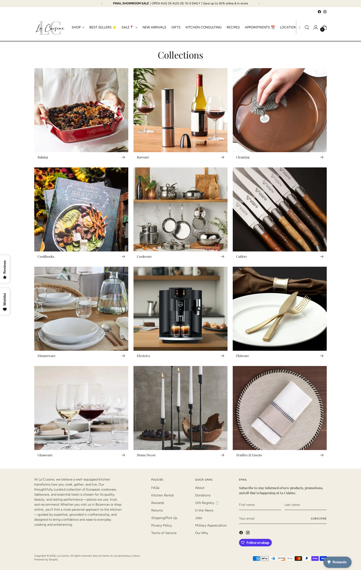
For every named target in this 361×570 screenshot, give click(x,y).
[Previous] (101, 3)
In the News (204, 510)
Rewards (157, 503)
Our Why (201, 533)
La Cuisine (63, 555)
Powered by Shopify (46, 559)
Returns (157, 510)
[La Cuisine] (50, 27)
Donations (202, 495)
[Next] (259, 3)
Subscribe (319, 518)
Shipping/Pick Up (164, 518)
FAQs (155, 488)
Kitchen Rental (162, 495)
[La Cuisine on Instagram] (325, 12)
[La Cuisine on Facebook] (319, 12)
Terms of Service (164, 533)
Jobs (198, 518)
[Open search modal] (307, 27)
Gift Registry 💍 (207, 503)
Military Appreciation (211, 525)
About (199, 488)
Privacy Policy (161, 525)
